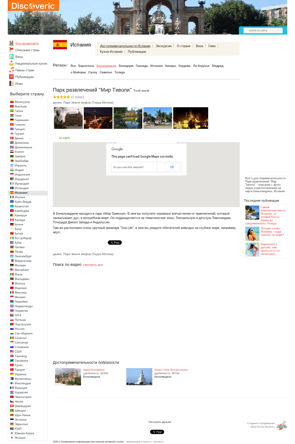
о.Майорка (78, 72)
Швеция (20, 410)
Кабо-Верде (23, 201)
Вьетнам (21, 106)
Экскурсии (163, 46)
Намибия (21, 301)
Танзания (21, 360)
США (18, 351)
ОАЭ (18, 315)
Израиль (21, 165)
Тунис (19, 365)
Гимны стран (24, 70)
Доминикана (23, 147)
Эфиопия (21, 424)
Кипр (18, 229)
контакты (158, 441)
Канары (170, 65)
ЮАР (18, 428)
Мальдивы (22, 279)
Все (73, 65)
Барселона (86, 65)
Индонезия (22, 174)
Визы (19, 57)
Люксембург (23, 256)
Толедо (119, 72)
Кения (19, 224)
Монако (20, 297)
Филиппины (23, 378)
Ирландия (22, 183)
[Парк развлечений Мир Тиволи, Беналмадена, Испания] (68, 127)
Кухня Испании (111, 51)
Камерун (21, 215)
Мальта (20, 283)
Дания (19, 138)
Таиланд (21, 356)
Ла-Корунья (201, 65)
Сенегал (21, 338)
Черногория (23, 397)
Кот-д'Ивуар (23, 238)
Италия (20, 197)
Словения (22, 347)
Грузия (19, 133)
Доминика (22, 142)
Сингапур (21, 342)
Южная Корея (24, 433)
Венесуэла (22, 102)
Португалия (23, 324)
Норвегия (21, 310)
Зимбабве (22, 161)
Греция (20, 129)
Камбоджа (22, 210)
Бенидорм (126, 65)
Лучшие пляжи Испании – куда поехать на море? (272, 231)
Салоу (92, 72)
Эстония (21, 419)
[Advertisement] (261, 109)
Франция (21, 388)
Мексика (21, 292)
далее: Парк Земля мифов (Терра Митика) (83, 102)
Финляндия (23, 383)
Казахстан (22, 206)
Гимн (212, 46)
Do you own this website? (128, 167)
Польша (20, 319)
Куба (18, 242)
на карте (64, 137)
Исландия (22, 188)
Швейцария (23, 406)
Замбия (20, 156)
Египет (19, 151)
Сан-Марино (24, 333)
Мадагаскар (23, 260)
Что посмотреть (27, 43)
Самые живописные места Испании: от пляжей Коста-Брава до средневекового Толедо (265, 215)
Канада (20, 220)
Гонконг (20, 124)
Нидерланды (24, 306)
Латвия (20, 247)
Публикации (24, 77)
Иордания (22, 179)
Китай (19, 233)
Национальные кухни (31, 63)
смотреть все (93, 265)
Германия (22, 120)
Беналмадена (106, 65)
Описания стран (27, 50)
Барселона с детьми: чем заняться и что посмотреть (270, 249)
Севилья (106, 72)
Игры (19, 83)
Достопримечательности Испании (125, 46)
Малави (20, 265)
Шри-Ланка (22, 415)
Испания (21, 192)
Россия (20, 329)
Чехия (19, 401)
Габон (19, 111)
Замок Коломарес (94, 369)
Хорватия (21, 392)
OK (172, 167)
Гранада (142, 65)
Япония (20, 437)
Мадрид (217, 65)
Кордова (184, 65)
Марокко (21, 288)
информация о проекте (138, 441)
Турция (20, 369)
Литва (19, 251)
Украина (20, 374)
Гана (18, 115)
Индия (19, 170)
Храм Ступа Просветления (171, 369)
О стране (183, 46)
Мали (18, 274)
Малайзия (22, 270)
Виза (199, 46)
